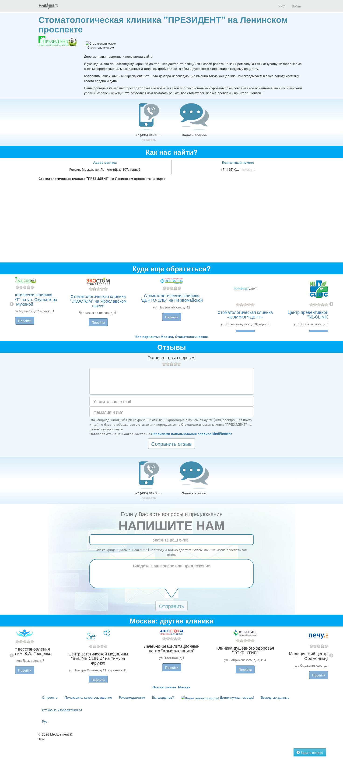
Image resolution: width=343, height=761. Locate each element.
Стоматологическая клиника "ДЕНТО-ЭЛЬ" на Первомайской (171, 297)
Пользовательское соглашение (88, 697)
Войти (296, 6)
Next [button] (331, 304)
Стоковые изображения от (62, 709)
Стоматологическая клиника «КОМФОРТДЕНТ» (245, 314)
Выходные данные (275, 697)
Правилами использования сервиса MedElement (191, 433)
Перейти (24, 320)
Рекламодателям (132, 697)
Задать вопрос (194, 134)
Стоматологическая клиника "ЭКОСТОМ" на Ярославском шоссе (98, 300)
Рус (44, 721)
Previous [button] (11, 304)
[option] (171, 304)
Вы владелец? (163, 697)
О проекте (50, 697)
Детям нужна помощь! (236, 697)
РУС (281, 6)
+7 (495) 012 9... (148, 137)
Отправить (171, 605)
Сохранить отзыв (171, 443)
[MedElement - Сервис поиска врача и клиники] (48, 6)
